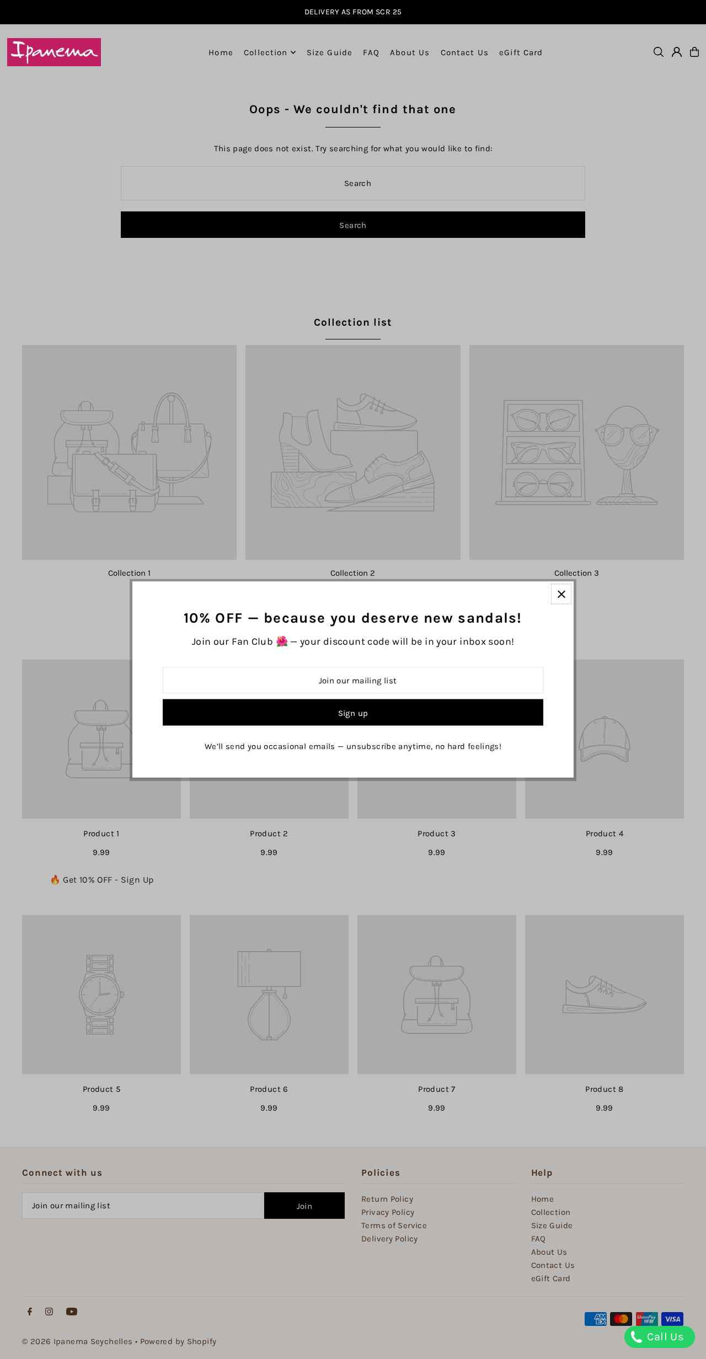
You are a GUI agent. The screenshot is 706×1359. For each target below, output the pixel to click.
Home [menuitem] (220, 52)
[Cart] (694, 52)
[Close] (561, 594)
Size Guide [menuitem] (329, 52)
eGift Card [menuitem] (521, 52)
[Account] (677, 52)
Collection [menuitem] (265, 52)
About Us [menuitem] (410, 52)
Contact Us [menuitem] (465, 52)
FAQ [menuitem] (371, 52)
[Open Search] (659, 52)
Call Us (664, 1336)
